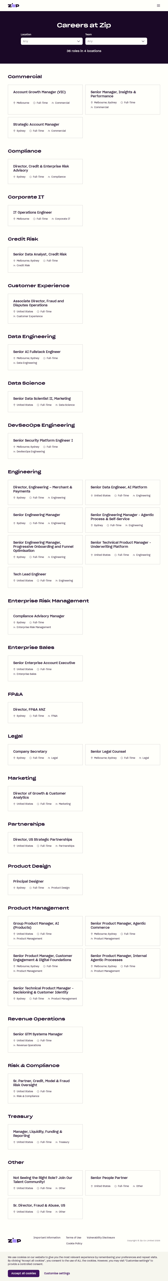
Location (26, 34)
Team (88, 34)
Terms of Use (73, 1237)
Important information (46, 1237)
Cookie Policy (74, 1243)
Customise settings (57, 1273)
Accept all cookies (23, 1273)
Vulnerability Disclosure (101, 1237)
